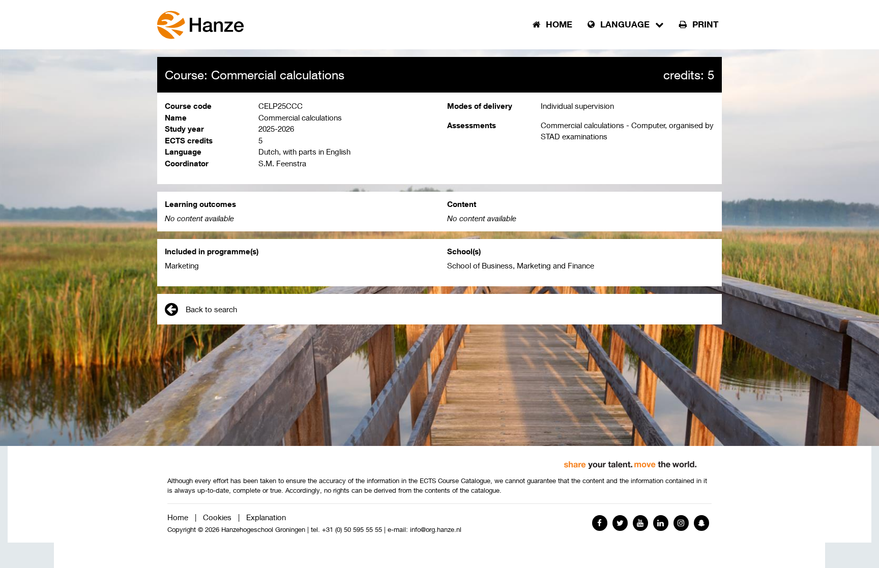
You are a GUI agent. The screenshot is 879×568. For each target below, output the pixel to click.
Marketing (182, 265)
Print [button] (704, 24)
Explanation (266, 517)
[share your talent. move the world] (630, 461)
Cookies (217, 517)
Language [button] (625, 24)
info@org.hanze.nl (435, 529)
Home (177, 517)
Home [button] (557, 24)
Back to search (211, 309)
